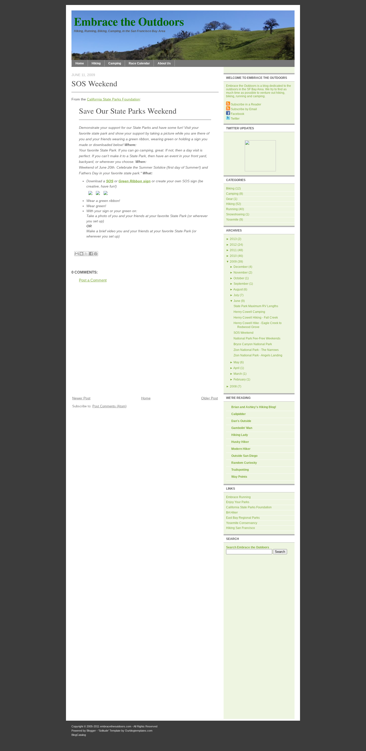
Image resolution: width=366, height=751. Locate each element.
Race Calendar (139, 63)
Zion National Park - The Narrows (256, 350)
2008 (233, 386)
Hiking (96, 63)
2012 (233, 244)
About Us (164, 63)
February (240, 379)
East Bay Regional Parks (243, 517)
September (241, 283)
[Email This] (76, 253)
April (236, 368)
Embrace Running (238, 497)
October (239, 278)
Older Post (209, 398)
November (241, 272)
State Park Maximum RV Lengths (256, 306)
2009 (233, 261)
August (238, 289)
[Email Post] (71, 248)
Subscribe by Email (243, 109)
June (237, 301)
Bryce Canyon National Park (253, 344)
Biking (230, 188)
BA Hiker (232, 512)
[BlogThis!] (81, 253)
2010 (233, 256)
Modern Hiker (240, 449)
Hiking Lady (239, 435)
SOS (109, 181)
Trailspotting (240, 469)
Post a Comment (93, 280)
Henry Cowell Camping (249, 312)
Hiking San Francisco (240, 528)
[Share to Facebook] (90, 253)
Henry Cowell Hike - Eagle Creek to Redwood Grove (258, 325)
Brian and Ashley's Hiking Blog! (253, 407)
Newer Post (81, 398)
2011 (233, 250)
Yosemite (232, 219)
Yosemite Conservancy (241, 523)
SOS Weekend (94, 83)
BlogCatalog (78, 734)
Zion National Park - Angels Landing (258, 355)
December (241, 267)
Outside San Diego (244, 456)
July (236, 295)
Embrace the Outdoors (129, 21)
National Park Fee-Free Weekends (257, 338)
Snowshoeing (235, 214)
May (236, 362)
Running (232, 209)
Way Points (239, 476)
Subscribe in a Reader (245, 104)
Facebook (237, 114)
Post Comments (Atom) (109, 406)
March (238, 374)
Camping (114, 63)
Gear (229, 199)
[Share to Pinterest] (95, 253)
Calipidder (238, 414)
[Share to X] (86, 253)
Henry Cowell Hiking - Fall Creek (256, 317)
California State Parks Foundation (113, 99)
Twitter (235, 118)
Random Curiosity (244, 463)
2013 (233, 239)
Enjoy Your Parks (237, 502)
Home (79, 63)
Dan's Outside (241, 421)
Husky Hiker (240, 442)
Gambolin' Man (241, 428)
